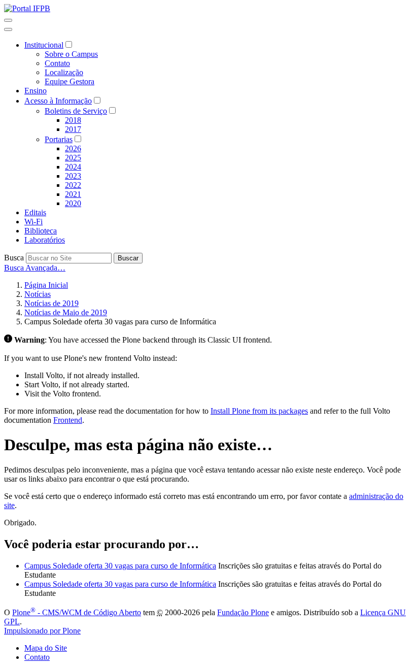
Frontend (67, 420)
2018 (73, 120)
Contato (57, 63)
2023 (73, 176)
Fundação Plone (243, 612)
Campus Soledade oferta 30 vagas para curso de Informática (120, 565)
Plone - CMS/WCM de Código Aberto (76, 612)
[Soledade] (27, 8)
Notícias (37, 294)
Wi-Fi (33, 221)
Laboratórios (44, 240)
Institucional (43, 45)
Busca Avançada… (34, 267)
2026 (73, 148)
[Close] (8, 29)
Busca (14, 257)
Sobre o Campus (71, 54)
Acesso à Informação (58, 100)
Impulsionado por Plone (42, 630)
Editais (35, 212)
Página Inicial (46, 285)
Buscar (128, 258)
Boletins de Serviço (76, 111)
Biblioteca (40, 230)
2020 (73, 203)
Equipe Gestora (69, 81)
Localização (64, 72)
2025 (73, 157)
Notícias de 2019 (51, 303)
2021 (73, 194)
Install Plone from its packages (259, 411)
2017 (73, 129)
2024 (73, 166)
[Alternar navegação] (8, 20)
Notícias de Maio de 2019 (65, 312)
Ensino (35, 90)
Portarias (59, 139)
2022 (73, 185)
